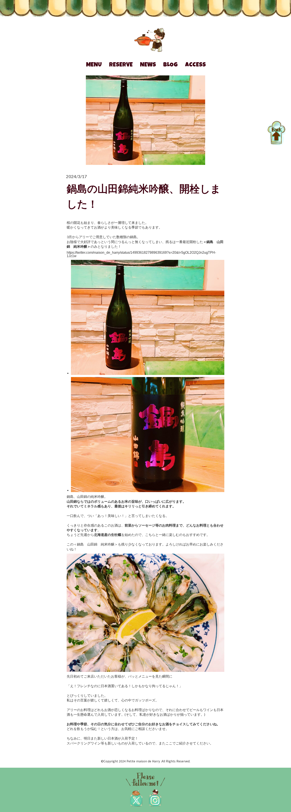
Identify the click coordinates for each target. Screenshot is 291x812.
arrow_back (9, 8)
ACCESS (195, 65)
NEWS (148, 65)
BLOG (170, 65)
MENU (94, 65)
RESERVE (121, 65)
